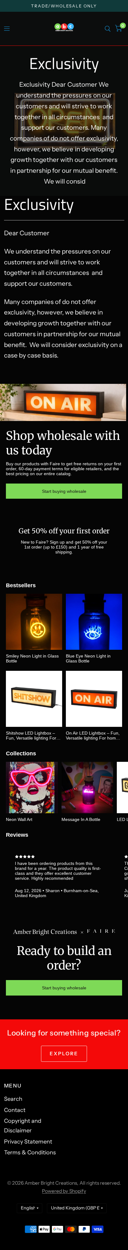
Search (13, 1099)
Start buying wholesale (64, 491)
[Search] (108, 29)
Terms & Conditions (30, 1152)
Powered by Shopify (64, 1191)
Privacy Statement (28, 1141)
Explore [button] (64, 1054)
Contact (14, 1110)
